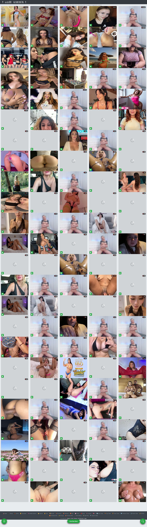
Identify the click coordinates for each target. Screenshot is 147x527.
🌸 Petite (77, 513)
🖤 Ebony (10, 513)
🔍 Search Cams (94, 515)
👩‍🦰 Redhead (66, 513)
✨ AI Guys (61, 515)
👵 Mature (40, 513)
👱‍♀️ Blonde (51, 513)
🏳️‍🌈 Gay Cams (108, 513)
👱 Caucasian (23, 513)
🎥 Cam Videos (78, 515)
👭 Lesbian (88, 513)
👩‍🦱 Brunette (58, 513)
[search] (142, 521)
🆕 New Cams (100, 513)
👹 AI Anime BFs (69, 515)
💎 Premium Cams (125, 513)
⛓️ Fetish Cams (134, 513)
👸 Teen (46, 513)
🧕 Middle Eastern (32, 513)
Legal (85, 518)
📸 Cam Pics (86, 515)
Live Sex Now (74, 521)
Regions (69, 518)
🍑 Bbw (72, 513)
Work (72, 518)
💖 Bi (94, 513)
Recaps (75, 518)
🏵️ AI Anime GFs (53, 515)
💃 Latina (16, 513)
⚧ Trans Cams (115, 513)
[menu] (4, 521)
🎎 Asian (5, 513)
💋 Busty (83, 513)
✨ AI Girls (141, 513)
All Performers (81, 518)
